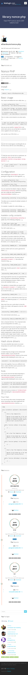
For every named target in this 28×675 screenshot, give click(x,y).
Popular (11, 621)
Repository (5, 53)
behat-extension (11, 631)
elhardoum (21, 51)
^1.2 (16, 591)
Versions (21, 58)
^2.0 (16, 504)
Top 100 (7, 657)
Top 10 (2, 657)
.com (9, 3)
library (9, 625)
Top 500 (16, 657)
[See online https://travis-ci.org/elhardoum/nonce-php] (4, 83)
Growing (5, 621)
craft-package (11, 650)
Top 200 (12, 657)
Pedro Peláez (19, 4)
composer (6, 89)
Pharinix (9, 671)
